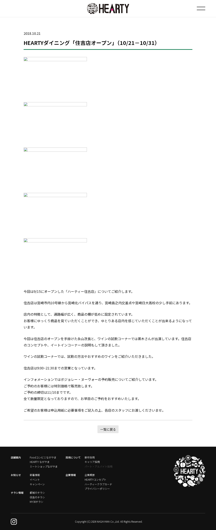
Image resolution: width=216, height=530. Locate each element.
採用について (73, 457)
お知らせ (16, 475)
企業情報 (71, 475)
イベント (35, 479)
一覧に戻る (108, 429)
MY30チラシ (36, 501)
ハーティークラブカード (98, 484)
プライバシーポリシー (97, 488)
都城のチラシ (37, 492)
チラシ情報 (17, 492)
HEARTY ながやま (40, 462)
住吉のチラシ (37, 497)
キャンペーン (37, 484)
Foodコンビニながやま (43, 457)
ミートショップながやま (44, 466)
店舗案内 (16, 457)
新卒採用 (90, 457)
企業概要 (90, 475)
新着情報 (35, 475)
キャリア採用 (92, 462)
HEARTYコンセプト (95, 479)
